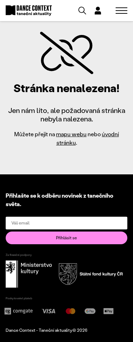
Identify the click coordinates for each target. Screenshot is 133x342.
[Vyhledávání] (82, 10)
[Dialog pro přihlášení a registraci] (98, 10)
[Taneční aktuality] (29, 10)
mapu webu (71, 134)
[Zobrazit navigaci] (121, 10)
